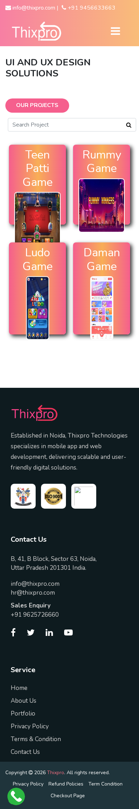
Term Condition (105, 784)
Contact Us (25, 752)
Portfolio (23, 713)
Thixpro (55, 772)
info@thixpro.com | (34, 8)
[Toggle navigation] (115, 30)
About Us (23, 701)
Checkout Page (68, 795)
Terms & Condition (36, 739)
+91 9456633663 (90, 8)
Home (19, 688)
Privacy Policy (30, 726)
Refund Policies (65, 784)
